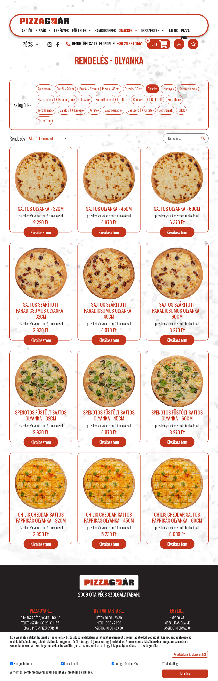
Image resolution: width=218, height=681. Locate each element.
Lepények (61, 31)
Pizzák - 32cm (88, 88)
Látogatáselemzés (126, 663)
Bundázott (139, 99)
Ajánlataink (44, 88)
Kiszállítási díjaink (177, 622)
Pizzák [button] (41, 31)
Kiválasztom (40, 232)
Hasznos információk (177, 628)
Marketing (172, 663)
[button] (179, 44)
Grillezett (156, 99)
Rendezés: (17, 138)
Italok (173, 31)
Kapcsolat (177, 617)
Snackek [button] (126, 31)
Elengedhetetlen (23, 663)
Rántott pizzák (188, 88)
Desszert (133, 110)
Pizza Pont (185, 34)
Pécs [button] (28, 44)
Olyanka (152, 88)
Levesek (79, 110)
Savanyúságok (113, 110)
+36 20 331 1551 (50, 622)
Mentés (185, 673)
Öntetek (149, 110)
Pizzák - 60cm (133, 88)
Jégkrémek (165, 110)
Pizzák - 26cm (65, 88)
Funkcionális (71, 663)
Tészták (85, 99)
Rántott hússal (105, 99)
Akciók (27, 31)
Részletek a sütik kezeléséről (190, 654)
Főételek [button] (79, 31)
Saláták (64, 110)
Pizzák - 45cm (110, 88)
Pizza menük (45, 99)
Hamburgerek (105, 31)
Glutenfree (44, 120)
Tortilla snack (46, 110)
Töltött (123, 99)
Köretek (94, 110)
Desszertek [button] (150, 31)
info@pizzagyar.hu (45, 628)
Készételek (174, 99)
